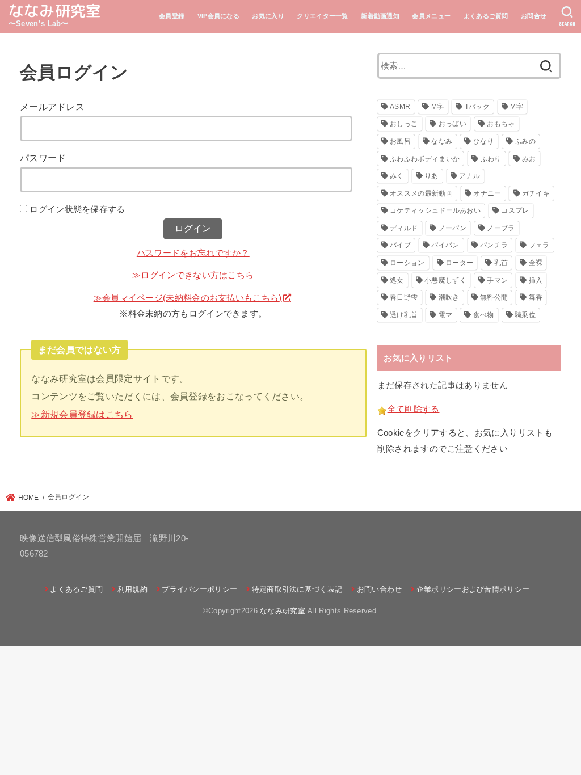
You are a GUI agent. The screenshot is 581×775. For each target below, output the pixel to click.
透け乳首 (404, 315)
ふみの (525, 141)
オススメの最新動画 (421, 193)
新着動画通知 (380, 15)
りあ (431, 176)
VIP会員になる (218, 15)
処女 (397, 280)
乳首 (501, 263)
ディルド (404, 228)
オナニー (487, 193)
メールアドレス (52, 107)
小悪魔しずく (445, 280)
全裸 (536, 263)
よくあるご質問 (486, 15)
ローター (459, 263)
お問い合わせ (379, 589)
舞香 (536, 297)
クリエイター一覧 (322, 15)
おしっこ (404, 124)
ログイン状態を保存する (77, 209)
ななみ (441, 141)
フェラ (539, 245)
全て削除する (414, 409)
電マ (446, 315)
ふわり (491, 159)
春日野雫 (404, 297)
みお (529, 159)
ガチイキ (536, 193)
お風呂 (400, 141)
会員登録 (171, 15)
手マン (497, 280)
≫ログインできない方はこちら (193, 275)
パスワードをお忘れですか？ (193, 253)
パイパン (445, 245)
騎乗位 (525, 315)
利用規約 (132, 589)
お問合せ (533, 15)
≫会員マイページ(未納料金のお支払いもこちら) (188, 297)
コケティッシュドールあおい (435, 210)
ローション (407, 263)
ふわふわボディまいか (425, 159)
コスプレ (515, 210)
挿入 (536, 280)
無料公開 (494, 297)
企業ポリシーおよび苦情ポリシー (472, 589)
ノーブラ (501, 228)
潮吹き (449, 297)
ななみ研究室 (55, 11)
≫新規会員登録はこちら (82, 414)
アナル (469, 176)
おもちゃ (501, 124)
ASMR (400, 107)
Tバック (477, 107)
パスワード (43, 158)
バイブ (400, 245)
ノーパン (452, 228)
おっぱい (452, 124)
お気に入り (268, 15)
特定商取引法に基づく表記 (297, 589)
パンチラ (494, 245)
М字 (516, 107)
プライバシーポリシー (199, 589)
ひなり (483, 141)
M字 (437, 107)
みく (397, 176)
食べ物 (483, 315)
